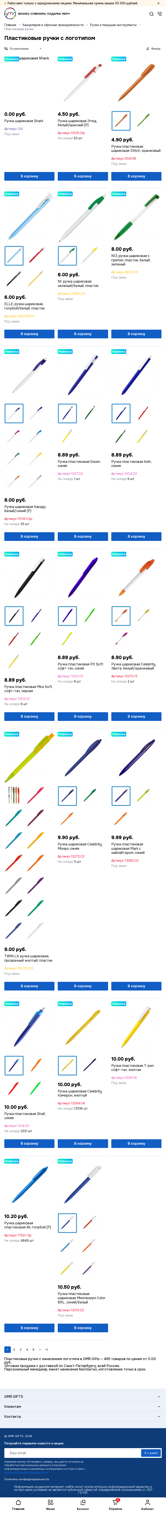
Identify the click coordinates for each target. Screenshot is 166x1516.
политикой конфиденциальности (26, 1472)
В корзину (29, 176)
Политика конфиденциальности (26, 1479)
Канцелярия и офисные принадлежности (53, 25)
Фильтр (155, 49)
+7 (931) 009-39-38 (160, 14)
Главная (10, 25)
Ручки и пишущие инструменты (113, 25)
